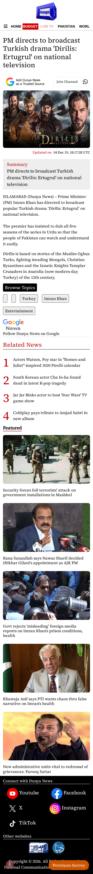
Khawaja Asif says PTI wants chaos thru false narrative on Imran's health (45, 701)
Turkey (29, 298)
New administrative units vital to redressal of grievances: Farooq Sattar (45, 769)
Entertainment (19, 311)
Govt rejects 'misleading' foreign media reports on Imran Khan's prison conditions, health (43, 630)
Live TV (47, 26)
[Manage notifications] (10, 864)
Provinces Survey (69, 865)
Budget (30, 26)
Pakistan (66, 26)
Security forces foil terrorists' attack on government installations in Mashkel (39, 492)
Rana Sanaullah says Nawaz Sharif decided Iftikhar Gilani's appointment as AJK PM (43, 560)
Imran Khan (55, 298)
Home (16, 26)
